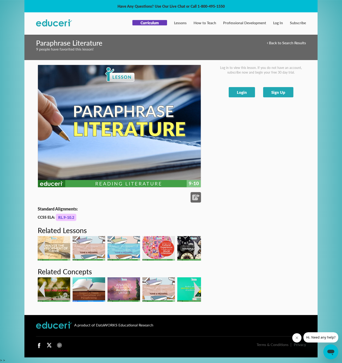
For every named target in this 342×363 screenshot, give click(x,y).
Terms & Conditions (272, 344)
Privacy (300, 344)
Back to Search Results (286, 42)
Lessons (180, 22)
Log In (278, 22)
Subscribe (298, 22)
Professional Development (244, 22)
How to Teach (205, 22)
